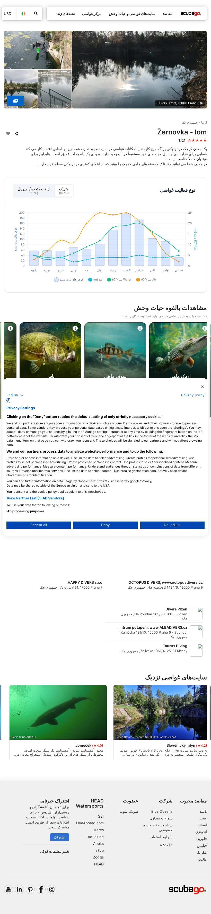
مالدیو (202, 859)
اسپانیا (202, 825)
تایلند (203, 811)
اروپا (204, 122)
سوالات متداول (161, 818)
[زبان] (23, 14)
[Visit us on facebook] (41, 889)
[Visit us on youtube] (8, 889)
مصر (203, 818)
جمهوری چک (190, 122)
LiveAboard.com (90, 823)
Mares (98, 830)
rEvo (100, 850)
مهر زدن (166, 844)
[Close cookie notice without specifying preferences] (202, 387)
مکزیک (201, 852)
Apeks (98, 843)
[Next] (8, 372)
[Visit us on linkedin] (19, 889)
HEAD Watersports (90, 803)
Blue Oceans (161, 811)
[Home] (191, 13)
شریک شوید (129, 811)
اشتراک (59, 837)
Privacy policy (193, 395)
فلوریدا (201, 838)
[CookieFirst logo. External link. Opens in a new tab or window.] (8, 400)
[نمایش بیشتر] (15, 101)
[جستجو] (36, 13)
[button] (15, 395)
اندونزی (201, 831)
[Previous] (202, 372)
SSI (101, 816)
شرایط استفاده (161, 837)
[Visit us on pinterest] (30, 889)
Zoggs (98, 857)
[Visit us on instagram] (51, 889)
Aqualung (96, 837)
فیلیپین (202, 845)
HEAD (99, 864)
